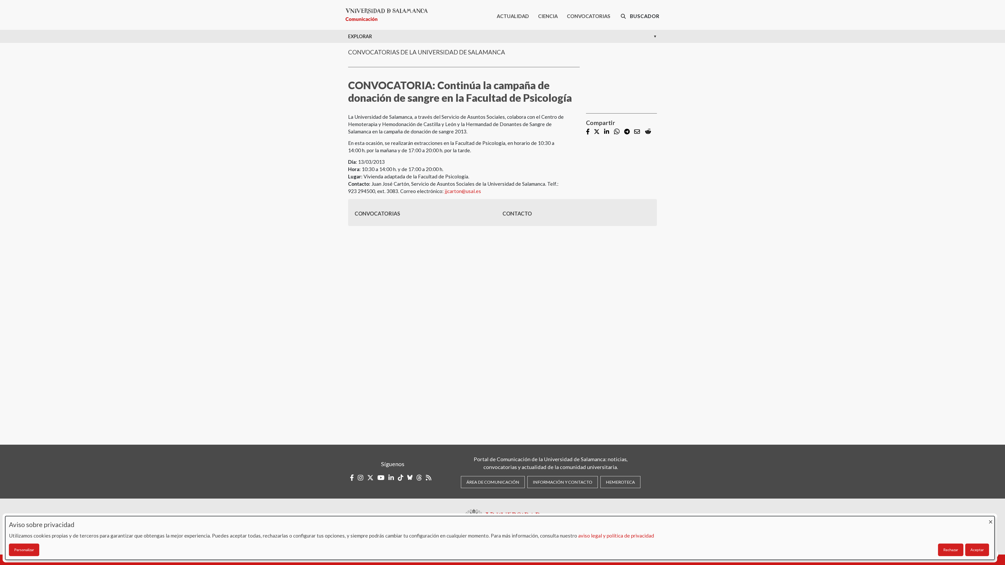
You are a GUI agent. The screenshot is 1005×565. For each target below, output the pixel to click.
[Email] (637, 131)
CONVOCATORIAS (588, 16)
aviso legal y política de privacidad (616, 536)
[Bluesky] (409, 477)
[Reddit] (648, 131)
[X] (597, 131)
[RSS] (428, 477)
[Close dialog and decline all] (991, 519)
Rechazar (950, 549)
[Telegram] (627, 131)
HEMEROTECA (620, 481)
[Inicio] (388, 14)
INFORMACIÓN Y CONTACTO (562, 481)
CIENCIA (548, 16)
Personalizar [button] (24, 549)
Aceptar (977, 549)
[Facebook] (588, 131)
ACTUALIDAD (513, 16)
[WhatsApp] (617, 131)
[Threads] (419, 477)
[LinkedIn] (606, 131)
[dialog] (500, 538)
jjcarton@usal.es (463, 191)
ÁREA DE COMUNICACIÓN (492, 481)
